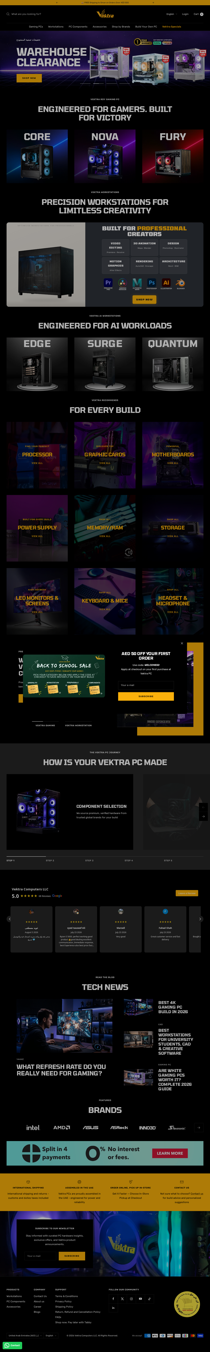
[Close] (182, 643)
